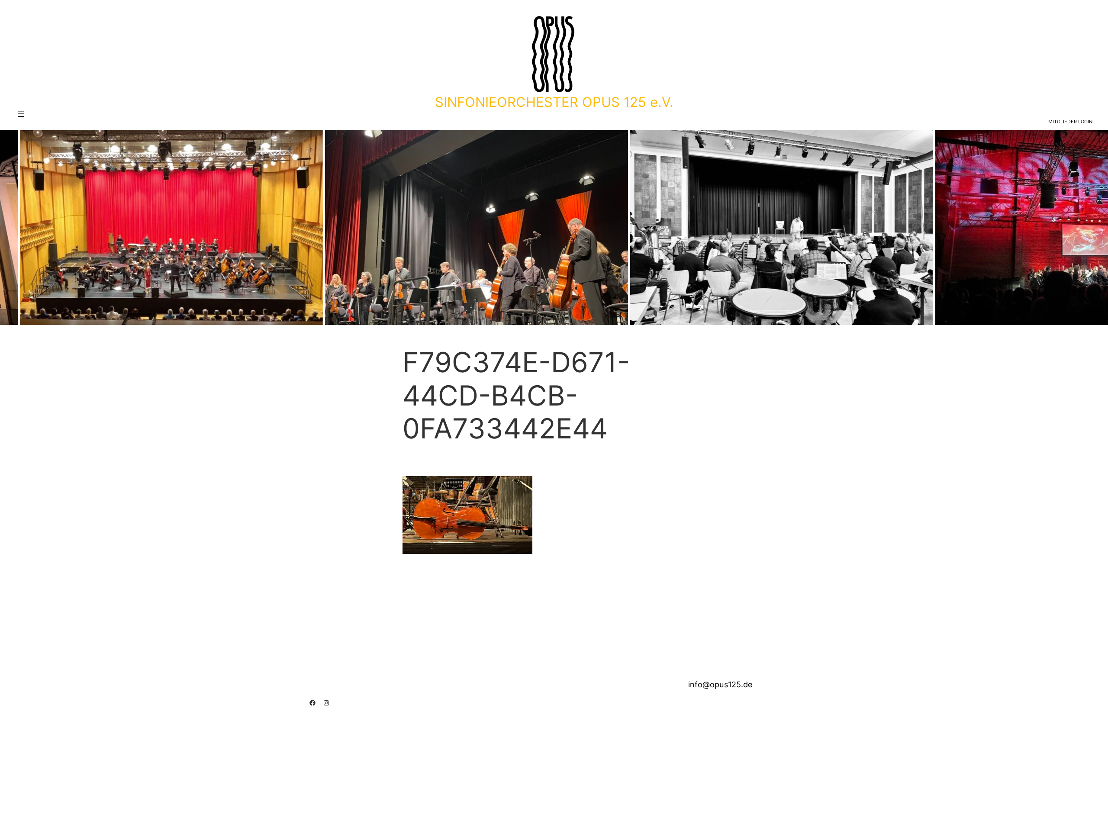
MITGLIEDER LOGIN (1070, 122)
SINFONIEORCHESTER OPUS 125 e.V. (554, 102)
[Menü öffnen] (21, 114)
